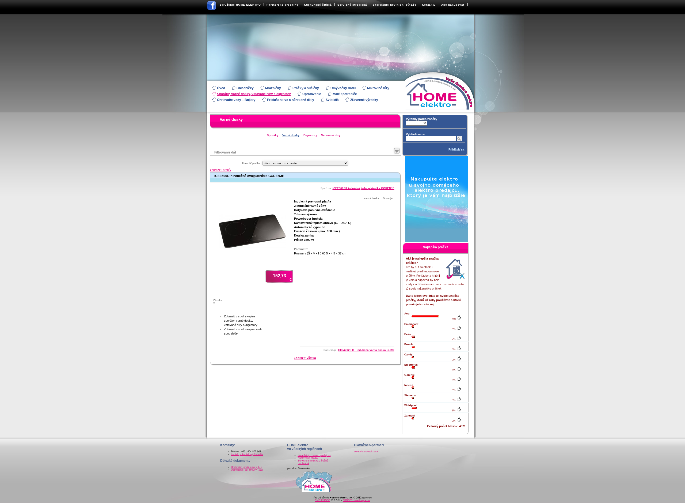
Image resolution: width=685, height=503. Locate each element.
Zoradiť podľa (251, 163)
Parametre (301, 249)
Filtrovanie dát (225, 152)
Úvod (221, 88)
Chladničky (245, 88)
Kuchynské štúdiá (318, 4)
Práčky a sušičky (305, 88)
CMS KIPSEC (322, 500)
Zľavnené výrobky (364, 100)
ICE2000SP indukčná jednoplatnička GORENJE (363, 188)
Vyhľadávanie (415, 134)
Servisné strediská (352, 4)
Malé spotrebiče (345, 94)
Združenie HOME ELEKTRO (240, 4)
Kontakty (429, 4)
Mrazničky (273, 88)
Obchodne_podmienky (246, 467)
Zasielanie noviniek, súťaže (394, 4)
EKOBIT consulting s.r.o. (356, 500)
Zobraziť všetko (305, 357)
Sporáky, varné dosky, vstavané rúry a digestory (254, 94)
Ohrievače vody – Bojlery (236, 100)
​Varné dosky (231, 119)
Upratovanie (311, 94)
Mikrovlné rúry (378, 88)
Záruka (217, 300)
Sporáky (272, 135)
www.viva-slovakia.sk (366, 451)
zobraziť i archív (220, 169)
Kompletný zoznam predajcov (314, 455)
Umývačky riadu (343, 88)
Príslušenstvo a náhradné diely (290, 100)
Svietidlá (332, 100)
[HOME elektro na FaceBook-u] (212, 6)
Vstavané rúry (330, 135)
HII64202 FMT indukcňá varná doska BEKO (366, 349)
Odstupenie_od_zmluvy (247, 469)
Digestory (310, 135)
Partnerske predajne (282, 4)
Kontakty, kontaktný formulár (247, 454)
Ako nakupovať (453, 4)
